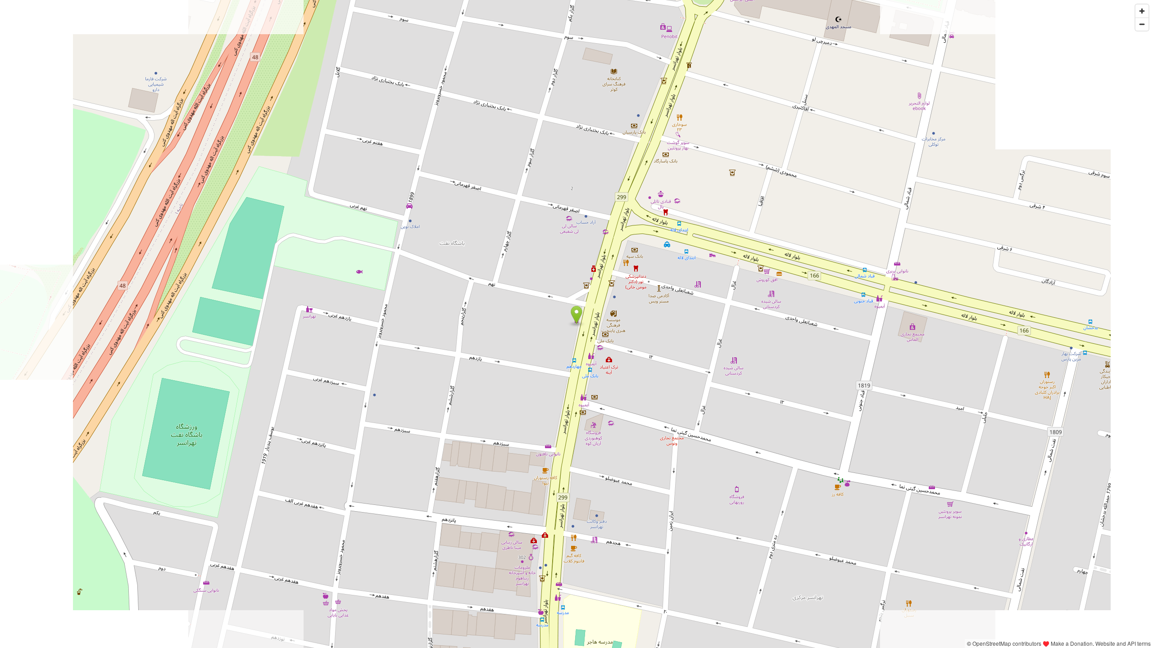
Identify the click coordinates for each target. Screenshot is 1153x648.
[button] (576, 315)
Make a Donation (1072, 643)
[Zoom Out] (1141, 24)
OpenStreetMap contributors (1006, 643)
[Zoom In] (1141, 11)
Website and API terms (1123, 643)
